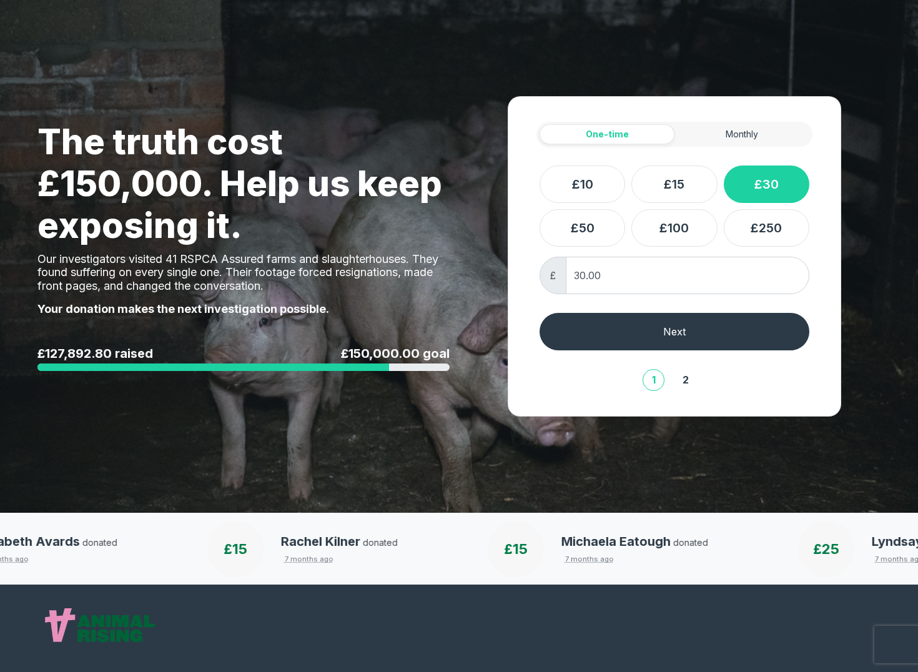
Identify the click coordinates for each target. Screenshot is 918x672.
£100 (674, 227)
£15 (674, 184)
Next (674, 331)
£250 (766, 227)
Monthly (742, 134)
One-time (607, 134)
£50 (583, 227)
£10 (582, 184)
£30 (766, 184)
